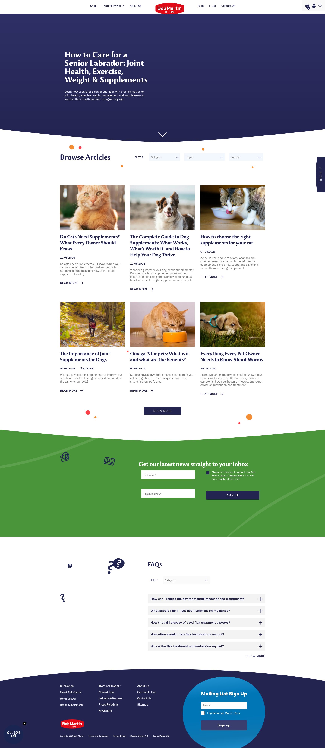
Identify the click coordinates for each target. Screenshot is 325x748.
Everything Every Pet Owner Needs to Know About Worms (231, 356)
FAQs (212, 6)
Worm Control (68, 698)
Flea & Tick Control (70, 692)
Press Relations (108, 704)
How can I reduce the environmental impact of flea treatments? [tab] (197, 599)
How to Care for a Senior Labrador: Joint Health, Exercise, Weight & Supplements (106, 67)
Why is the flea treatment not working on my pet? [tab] (187, 646)
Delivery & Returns (110, 698)
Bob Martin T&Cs (229, 713)
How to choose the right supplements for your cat (226, 240)
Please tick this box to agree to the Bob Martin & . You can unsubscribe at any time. (233, 475)
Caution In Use (146, 692)
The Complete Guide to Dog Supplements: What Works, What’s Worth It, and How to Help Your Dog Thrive (160, 246)
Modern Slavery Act (139, 735)
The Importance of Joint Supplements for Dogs (85, 356)
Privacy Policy (236, 475)
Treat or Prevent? (113, 6)
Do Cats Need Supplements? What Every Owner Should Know (90, 243)
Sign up (224, 725)
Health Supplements (71, 704)
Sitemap (142, 704)
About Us (135, 6)
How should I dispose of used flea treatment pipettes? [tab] (190, 622)
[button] (13, 734)
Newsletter (105, 710)
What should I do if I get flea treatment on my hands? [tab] (190, 610)
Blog (201, 6)
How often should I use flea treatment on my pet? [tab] (187, 634)
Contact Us (228, 6)
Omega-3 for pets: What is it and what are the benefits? (159, 356)
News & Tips (106, 692)
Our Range (67, 686)
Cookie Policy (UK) (161, 735)
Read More (69, 283)
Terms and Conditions (98, 735)
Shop (93, 6)
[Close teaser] (24, 723)
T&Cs (223, 475)
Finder (321, 177)
